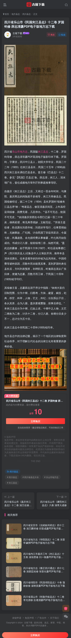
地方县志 (16, 13)
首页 (6, 13)
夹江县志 (43, 151)
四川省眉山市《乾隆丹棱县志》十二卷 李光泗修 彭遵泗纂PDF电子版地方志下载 (44, 600)
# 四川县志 (12, 477)
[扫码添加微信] (65, 616)
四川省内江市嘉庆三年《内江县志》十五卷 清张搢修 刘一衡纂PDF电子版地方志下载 (43, 557)
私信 (63, 34)
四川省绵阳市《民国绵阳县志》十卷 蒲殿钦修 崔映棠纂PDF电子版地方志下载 (44, 584)
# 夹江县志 (12, 482)
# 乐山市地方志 (51, 477)
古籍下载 (17, 33)
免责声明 (29, 617)
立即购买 (35, 421)
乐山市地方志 (20, 151)
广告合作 (41, 617)
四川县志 (26, 13)
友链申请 (16, 617)
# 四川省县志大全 (31, 477)
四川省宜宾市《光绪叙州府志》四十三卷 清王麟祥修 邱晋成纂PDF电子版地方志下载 (43, 528)
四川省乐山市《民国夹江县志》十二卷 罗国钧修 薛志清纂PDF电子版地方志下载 (34, 24)
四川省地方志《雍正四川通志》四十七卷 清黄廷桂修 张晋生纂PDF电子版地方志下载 (43, 571)
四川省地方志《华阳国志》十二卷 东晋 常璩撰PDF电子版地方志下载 (44, 541)
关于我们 (54, 617)
